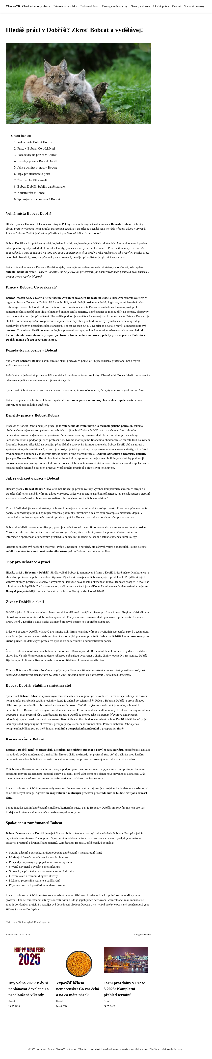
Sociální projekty (194, 6)
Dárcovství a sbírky (65, 6)
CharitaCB (13, 6)
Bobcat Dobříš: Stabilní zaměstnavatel (41, 186)
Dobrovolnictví (89, 6)
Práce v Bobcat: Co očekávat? (36, 148)
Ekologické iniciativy (115, 6)
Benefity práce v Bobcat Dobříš (37, 161)
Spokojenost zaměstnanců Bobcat (38, 199)
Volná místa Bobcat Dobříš (34, 142)
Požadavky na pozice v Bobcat (36, 154)
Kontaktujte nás (42, 922)
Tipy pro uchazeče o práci (33, 174)
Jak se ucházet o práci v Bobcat (37, 167)
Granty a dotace (140, 6)
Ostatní (176, 6)
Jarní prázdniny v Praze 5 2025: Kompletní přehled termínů (124, 989)
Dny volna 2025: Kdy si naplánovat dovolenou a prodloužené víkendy (28, 989)
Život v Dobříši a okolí (32, 180)
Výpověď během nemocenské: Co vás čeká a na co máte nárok (77, 989)
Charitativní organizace (36, 6)
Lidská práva (161, 6)
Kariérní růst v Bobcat (31, 193)
